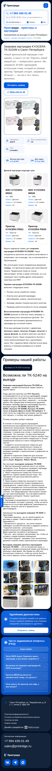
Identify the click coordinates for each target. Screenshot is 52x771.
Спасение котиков (11, 720)
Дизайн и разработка (13, 727)
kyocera (29, 38)
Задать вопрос (26, 649)
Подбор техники (10, 723)
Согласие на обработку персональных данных (22, 717)
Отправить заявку (26, 630)
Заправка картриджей (18, 38)
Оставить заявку (16, 85)
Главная (6, 38)
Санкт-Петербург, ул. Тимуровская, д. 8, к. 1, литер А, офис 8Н (27, 703)
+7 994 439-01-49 (20, 13)
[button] (22, 116)
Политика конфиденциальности (16, 714)
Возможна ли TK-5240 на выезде (17, 368)
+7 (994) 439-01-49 (16, 92)
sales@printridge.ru (17, 746)
